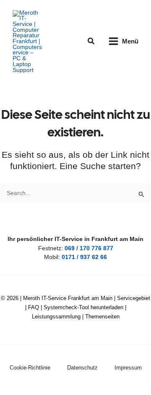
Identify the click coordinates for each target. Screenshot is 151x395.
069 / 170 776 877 (89, 248)
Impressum (128, 367)
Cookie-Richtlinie (30, 367)
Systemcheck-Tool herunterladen (83, 307)
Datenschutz (82, 367)
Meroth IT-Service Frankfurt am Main (67, 298)
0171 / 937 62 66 (84, 257)
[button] (91, 41)
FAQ (33, 307)
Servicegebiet (133, 298)
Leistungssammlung (56, 316)
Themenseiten (102, 316)
